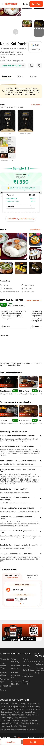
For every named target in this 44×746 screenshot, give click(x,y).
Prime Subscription (28, 660)
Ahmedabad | (34, 706)
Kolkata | (11, 706)
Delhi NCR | (5, 703)
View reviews (32, 300)
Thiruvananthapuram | (10, 720)
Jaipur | (3, 709)
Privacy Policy (25, 682)
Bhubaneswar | (24, 715)
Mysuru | (14, 717)
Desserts (4, 54)
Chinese (4, 52)
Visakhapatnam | (29, 712)
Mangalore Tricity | (9, 726)
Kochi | (39, 709)
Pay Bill (33, 742)
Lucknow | (30, 709)
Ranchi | (17, 712)
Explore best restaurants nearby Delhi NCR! (18, 730)
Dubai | (18, 706)
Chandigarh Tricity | (30, 723)
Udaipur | (34, 720)
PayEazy (26, 665)
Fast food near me (15, 666)
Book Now (11, 742)
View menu (35, 105)
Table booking (15, 660)
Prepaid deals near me (16, 675)
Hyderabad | (19, 709)
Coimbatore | (6, 712)
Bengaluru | (26, 703)
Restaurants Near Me (16, 682)
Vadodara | (23, 717)
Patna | (3, 715)
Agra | (10, 709)
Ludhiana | (5, 717)
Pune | (3, 706)
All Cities (22, 726)
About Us (4, 659)
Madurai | (4, 723)
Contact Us (5, 686)
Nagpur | (26, 720)
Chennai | (35, 703)
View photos (35, 229)
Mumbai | (16, 703)
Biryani (13, 54)
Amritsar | (12, 715)
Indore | (35, 715)
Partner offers (3, 673)
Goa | (24, 706)
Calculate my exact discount (20, 219)
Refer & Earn (28, 670)
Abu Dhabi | (14, 723)
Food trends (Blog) (3, 665)
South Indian (15, 52)
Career (3, 690)
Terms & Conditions (27, 675)
